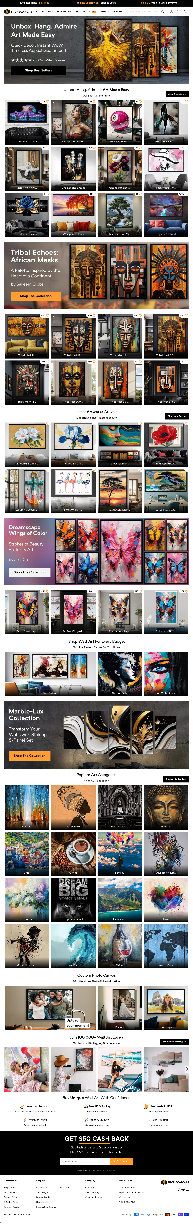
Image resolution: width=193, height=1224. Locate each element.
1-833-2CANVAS (127, 1202)
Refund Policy (10, 1197)
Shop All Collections (175, 779)
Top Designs (42, 1192)
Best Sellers (64, 12)
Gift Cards (64, 1188)
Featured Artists (43, 1197)
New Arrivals (42, 1202)
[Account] (171, 12)
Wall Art (104, 1037)
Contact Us (124, 1197)
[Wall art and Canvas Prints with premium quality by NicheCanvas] (18, 12)
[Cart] (185, 12)
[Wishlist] (178, 12)
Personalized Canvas (46, 1207)
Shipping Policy (11, 1202)
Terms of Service (101, 1170)
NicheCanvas (24, 1215)
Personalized (83, 12)
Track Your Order (127, 1188)
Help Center (10, 1188)
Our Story (89, 1188)
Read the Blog (92, 1192)
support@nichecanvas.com (132, 1192)
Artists (104, 12)
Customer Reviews (94, 1197)
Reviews (117, 12)
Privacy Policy (112, 1170)
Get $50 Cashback (122, 1161)
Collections (43, 12)
